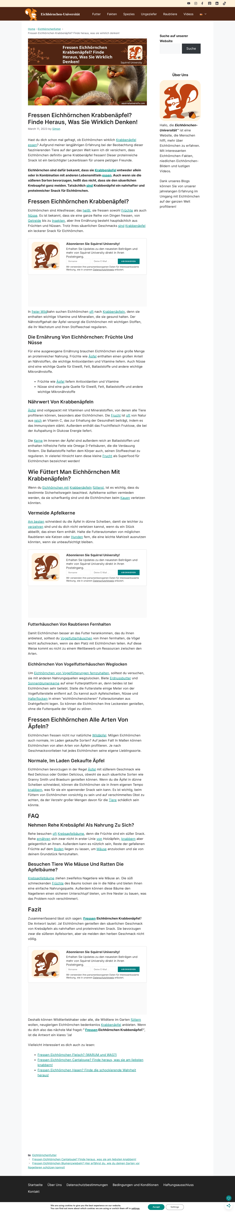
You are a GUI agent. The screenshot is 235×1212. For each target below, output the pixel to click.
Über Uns (54, 1185)
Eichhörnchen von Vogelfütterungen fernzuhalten (71, 673)
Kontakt (33, 1191)
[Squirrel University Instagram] (195, 3)
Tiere (113, 800)
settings (135, 1208)
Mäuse (102, 849)
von (99, 839)
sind (89, 185)
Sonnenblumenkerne (43, 683)
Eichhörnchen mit (55, 487)
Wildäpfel (99, 735)
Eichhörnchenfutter (44, 1155)
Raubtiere (170, 14)
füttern (136, 1020)
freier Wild (39, 312)
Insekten (58, 221)
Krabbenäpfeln (114, 312)
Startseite (35, 1185)
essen (32, 145)
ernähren (43, 839)
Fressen (89, 918)
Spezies (129, 14)
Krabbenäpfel (126, 140)
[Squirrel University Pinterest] (209, 4)
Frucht (116, 415)
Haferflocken (38, 699)
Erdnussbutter (120, 678)
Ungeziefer (149, 14)
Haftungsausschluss (178, 1185)
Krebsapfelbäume (71, 834)
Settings (175, 1206)
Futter (96, 14)
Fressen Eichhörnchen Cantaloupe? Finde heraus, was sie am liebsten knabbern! (84, 1159)
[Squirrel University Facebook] (202, 3)
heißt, (87, 210)
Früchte (127, 210)
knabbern (35, 790)
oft (91, 312)
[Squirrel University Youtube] (188, 3)
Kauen (125, 498)
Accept (156, 1206)
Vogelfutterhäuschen (76, 638)
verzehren (35, 527)
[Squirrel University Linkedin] (217, 4)
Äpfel (93, 356)
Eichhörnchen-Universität (60, 14)
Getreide (34, 221)
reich (38, 420)
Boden (59, 849)
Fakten (112, 14)
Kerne (38, 441)
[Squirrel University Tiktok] (224, 4)
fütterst (98, 487)
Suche (191, 48)
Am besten (36, 521)
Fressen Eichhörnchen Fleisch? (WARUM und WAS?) (77, 1055)
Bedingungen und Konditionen (136, 1185)
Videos (188, 14)
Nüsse (32, 215)
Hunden (77, 537)
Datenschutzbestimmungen (87, 1185)
